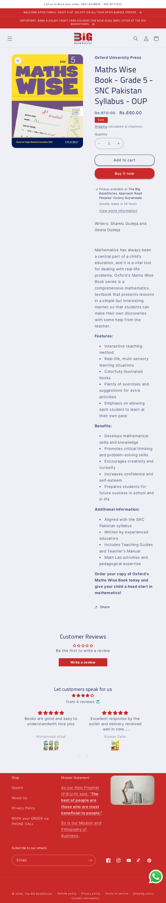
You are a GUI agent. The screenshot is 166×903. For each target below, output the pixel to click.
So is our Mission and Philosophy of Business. (81, 829)
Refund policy (67, 893)
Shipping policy (143, 893)
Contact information (85, 898)
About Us (19, 798)
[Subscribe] (90, 860)
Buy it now (124, 173)
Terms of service (116, 893)
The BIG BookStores (38, 893)
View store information (118, 211)
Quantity (101, 134)
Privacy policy (90, 893)
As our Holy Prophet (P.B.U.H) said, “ (81, 800)
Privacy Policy (23, 808)
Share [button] (105, 607)
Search (17, 788)
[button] (10, 38)
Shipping (101, 126)
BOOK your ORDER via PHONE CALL (30, 821)
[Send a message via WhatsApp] (156, 876)
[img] (83, 695)
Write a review (83, 662)
